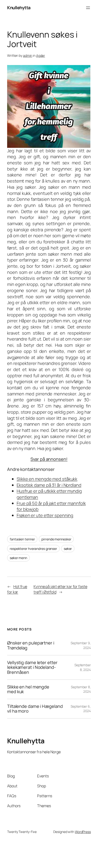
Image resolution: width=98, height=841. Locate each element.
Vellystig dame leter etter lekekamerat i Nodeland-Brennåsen (32, 667)
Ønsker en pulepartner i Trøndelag (30, 645)
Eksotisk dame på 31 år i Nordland (49, 485)
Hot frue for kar (17, 589)
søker (68, 548)
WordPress (83, 831)
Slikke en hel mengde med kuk (28, 689)
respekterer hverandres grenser (33, 548)
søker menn (18, 558)
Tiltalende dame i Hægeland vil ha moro (35, 709)
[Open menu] (88, 8)
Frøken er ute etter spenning (45, 515)
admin (27, 55)
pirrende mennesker (56, 539)
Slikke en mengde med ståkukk (47, 479)
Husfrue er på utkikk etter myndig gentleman (49, 494)
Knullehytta (19, 7)
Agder (40, 55)
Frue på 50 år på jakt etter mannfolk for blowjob (51, 506)
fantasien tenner (22, 539)
